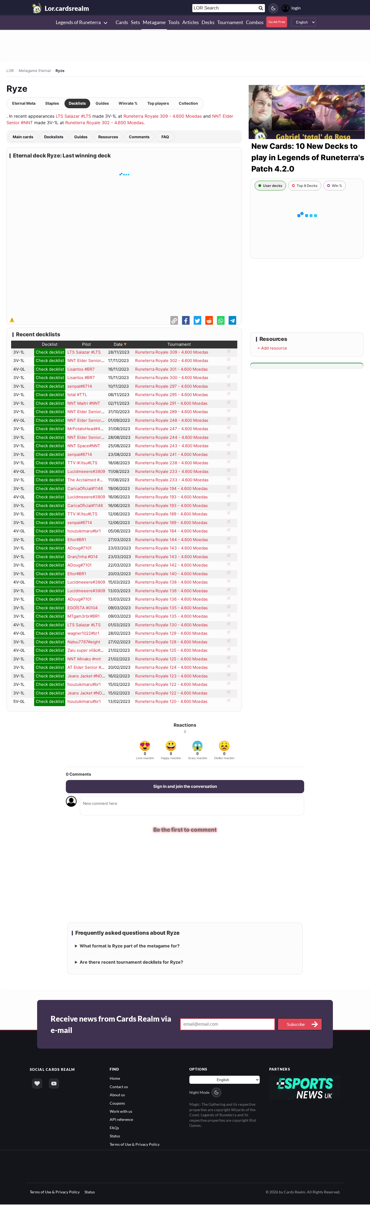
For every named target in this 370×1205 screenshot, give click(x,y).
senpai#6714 (79, 386)
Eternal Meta (23, 103)
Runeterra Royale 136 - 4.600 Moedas (171, 590)
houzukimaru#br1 (84, 531)
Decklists (77, 103)
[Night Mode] (273, 8)
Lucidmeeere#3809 (86, 471)
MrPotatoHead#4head (88, 428)
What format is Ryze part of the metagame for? (130, 946)
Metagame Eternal (35, 70)
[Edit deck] (228, 352)
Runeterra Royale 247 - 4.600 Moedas (171, 428)
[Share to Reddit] (209, 320)
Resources (108, 136)
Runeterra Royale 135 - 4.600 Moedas (171, 607)
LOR (10, 70)
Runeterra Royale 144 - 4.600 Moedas (171, 539)
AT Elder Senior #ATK (88, 667)
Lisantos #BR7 (81, 369)
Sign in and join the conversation (185, 786)
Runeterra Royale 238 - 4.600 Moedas (171, 462)
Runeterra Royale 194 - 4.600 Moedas (171, 488)
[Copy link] (174, 320)
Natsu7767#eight (83, 641)
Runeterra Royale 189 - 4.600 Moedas (171, 513)
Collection (188, 103)
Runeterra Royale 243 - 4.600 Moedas (172, 445)
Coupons (117, 1103)
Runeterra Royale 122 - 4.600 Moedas (171, 684)
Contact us (119, 1087)
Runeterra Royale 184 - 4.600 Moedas (171, 531)
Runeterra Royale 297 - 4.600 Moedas (171, 386)
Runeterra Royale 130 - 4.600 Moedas (171, 624)
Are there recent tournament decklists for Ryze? (131, 963)
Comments (139, 136)
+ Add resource (272, 348)
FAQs (114, 1128)
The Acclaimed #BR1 (87, 479)
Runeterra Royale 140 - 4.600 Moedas (171, 573)
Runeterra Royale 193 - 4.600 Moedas (171, 496)
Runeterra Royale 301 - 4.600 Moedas (171, 369)
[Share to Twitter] (197, 320)
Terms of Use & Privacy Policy (135, 1145)
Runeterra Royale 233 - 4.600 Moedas (172, 471)
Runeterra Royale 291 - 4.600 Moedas (171, 403)
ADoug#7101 (79, 548)
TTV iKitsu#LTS (82, 462)
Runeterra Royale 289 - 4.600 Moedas (171, 411)
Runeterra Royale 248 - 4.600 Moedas (171, 420)
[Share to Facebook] (186, 320)
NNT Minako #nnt (84, 658)
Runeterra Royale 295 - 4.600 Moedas (171, 394)
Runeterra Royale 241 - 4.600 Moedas (171, 454)
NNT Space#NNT (83, 445)
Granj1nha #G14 (82, 556)
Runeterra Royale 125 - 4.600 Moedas (171, 650)
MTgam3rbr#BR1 (83, 616)
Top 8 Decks (307, 185)
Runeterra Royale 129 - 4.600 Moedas (171, 633)
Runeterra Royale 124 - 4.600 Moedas (171, 667)
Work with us (121, 1112)
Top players (158, 103)
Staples (52, 103)
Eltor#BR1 (76, 539)
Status (115, 1136)
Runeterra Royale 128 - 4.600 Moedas (171, 641)
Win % (337, 185)
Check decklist (50, 352)
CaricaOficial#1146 (85, 488)
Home (115, 1079)
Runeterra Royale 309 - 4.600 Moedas (163, 116)
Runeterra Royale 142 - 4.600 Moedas (171, 565)
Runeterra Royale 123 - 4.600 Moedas (171, 676)
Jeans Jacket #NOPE (87, 676)
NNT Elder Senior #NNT (90, 360)
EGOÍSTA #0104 (82, 607)
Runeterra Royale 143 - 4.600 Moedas (171, 548)
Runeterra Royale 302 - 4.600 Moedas (104, 122)
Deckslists (53, 136)
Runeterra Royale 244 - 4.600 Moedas (172, 437)
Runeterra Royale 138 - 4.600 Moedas (171, 582)
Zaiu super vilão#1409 (88, 650)
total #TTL (77, 394)
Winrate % (128, 103)
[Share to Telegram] (232, 320)
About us (117, 1095)
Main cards (23, 136)
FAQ (165, 136)
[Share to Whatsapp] (221, 320)
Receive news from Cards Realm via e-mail (111, 1025)
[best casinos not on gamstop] (304, 1088)
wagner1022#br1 (83, 633)
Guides (102, 103)
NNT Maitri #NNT (83, 403)
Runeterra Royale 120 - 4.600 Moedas (171, 701)
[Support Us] (37, 1084)
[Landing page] (37, 8)
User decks (272, 185)
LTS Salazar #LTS (73, 116)
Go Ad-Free (276, 22)
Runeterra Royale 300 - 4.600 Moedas (171, 377)
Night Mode (199, 1093)
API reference (121, 1120)
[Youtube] (54, 1084)
